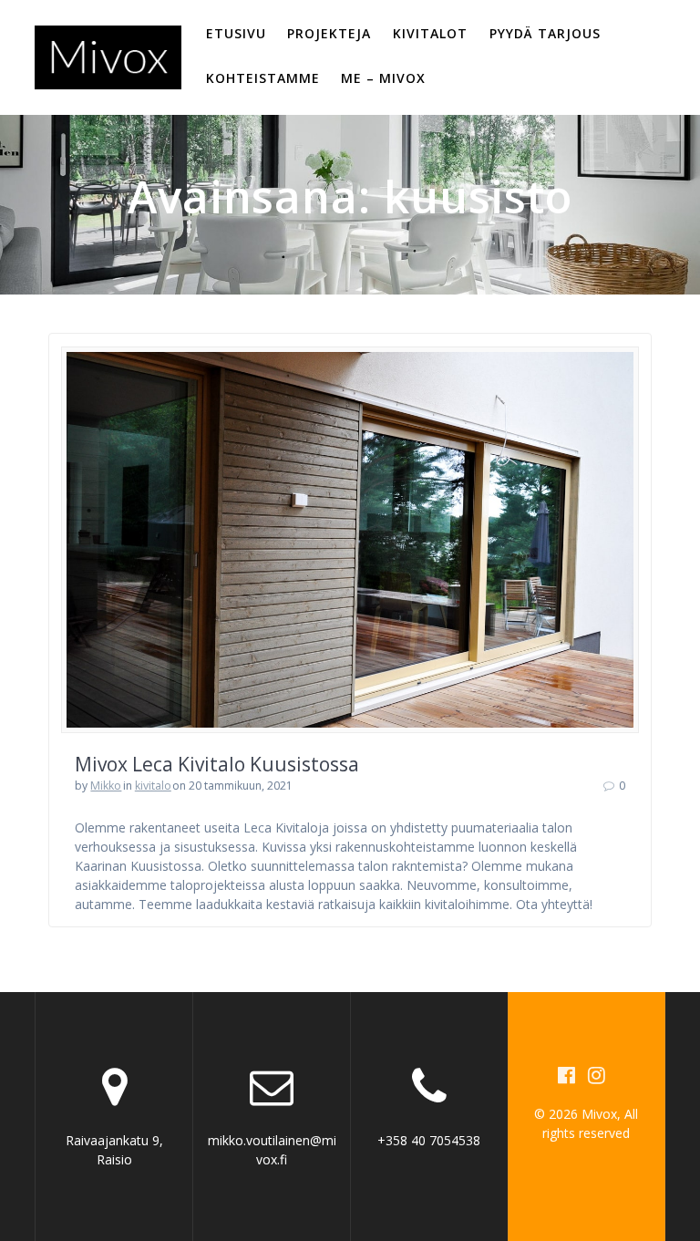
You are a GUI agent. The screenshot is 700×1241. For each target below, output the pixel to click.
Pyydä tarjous (545, 33)
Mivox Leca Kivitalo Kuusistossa (217, 764)
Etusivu (236, 33)
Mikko (105, 785)
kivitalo (153, 785)
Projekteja (329, 33)
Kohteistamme (263, 78)
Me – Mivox (383, 78)
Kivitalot (430, 33)
